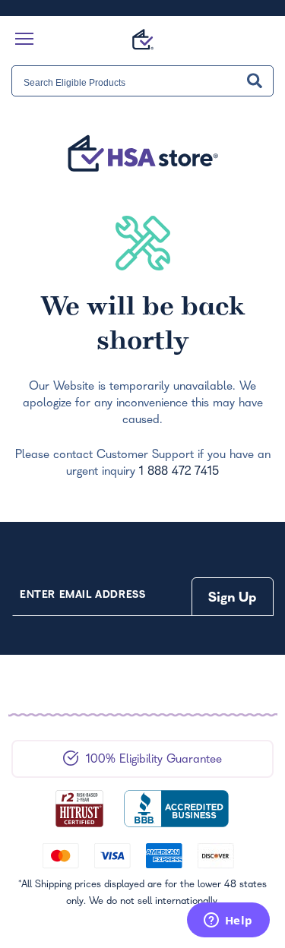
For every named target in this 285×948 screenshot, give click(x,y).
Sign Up (232, 599)
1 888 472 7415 (179, 472)
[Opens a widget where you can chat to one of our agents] (228, 921)
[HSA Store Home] (143, 39)
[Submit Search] (254, 80)
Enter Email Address (82, 596)
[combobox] (142, 80)
